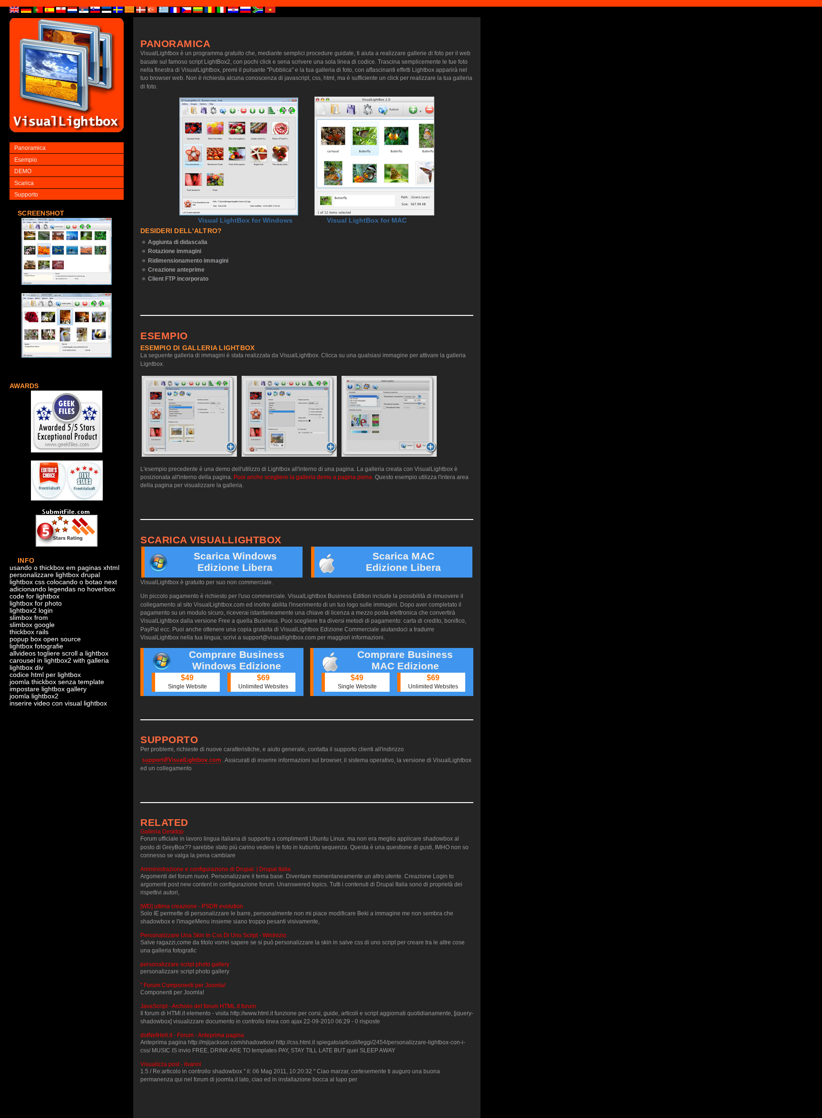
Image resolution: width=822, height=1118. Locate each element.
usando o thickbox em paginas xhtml (64, 567)
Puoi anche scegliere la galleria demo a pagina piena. (303, 477)
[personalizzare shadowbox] (66, 290)
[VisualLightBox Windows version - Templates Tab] (289, 416)
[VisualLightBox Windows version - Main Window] (238, 157)
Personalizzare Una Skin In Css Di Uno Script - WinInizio (213, 935)
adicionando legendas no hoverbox (62, 589)
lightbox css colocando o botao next (63, 582)
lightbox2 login (31, 610)
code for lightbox (34, 596)
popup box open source (45, 639)
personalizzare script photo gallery (184, 964)
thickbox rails (29, 632)
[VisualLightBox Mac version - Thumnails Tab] (389, 416)
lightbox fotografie (36, 646)
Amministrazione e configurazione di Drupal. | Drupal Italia (215, 869)
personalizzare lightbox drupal (55, 575)
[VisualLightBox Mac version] (374, 156)
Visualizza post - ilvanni (170, 1064)
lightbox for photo (36, 603)
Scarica (24, 183)
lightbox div (26, 667)
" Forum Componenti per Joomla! (182, 985)
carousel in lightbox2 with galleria (59, 660)
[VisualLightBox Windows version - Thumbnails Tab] (189, 416)
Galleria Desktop (162, 831)
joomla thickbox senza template (57, 682)
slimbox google (32, 624)
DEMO (22, 171)
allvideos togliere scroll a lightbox (59, 653)
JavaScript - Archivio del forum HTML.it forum (198, 1006)
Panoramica (30, 148)
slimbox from (29, 617)
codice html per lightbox (45, 674)
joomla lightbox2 (34, 696)
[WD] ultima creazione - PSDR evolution (191, 906)
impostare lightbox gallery (48, 689)
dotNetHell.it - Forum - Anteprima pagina (192, 1035)
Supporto (26, 194)
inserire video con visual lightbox (58, 703)
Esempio (25, 160)
